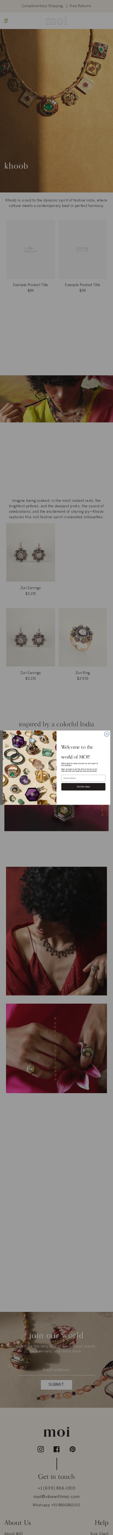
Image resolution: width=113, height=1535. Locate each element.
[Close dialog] (106, 733)
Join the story (83, 786)
